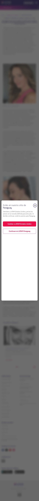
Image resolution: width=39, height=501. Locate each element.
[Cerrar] (35, 205)
